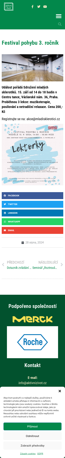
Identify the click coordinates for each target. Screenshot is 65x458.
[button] (60, 391)
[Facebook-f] (32, 6)
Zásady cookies (28, 453)
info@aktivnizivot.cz (33, 383)
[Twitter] (39, 6)
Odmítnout (32, 436)
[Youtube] (45, 6)
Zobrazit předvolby (33, 445)
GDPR (40, 453)
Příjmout (32, 426)
